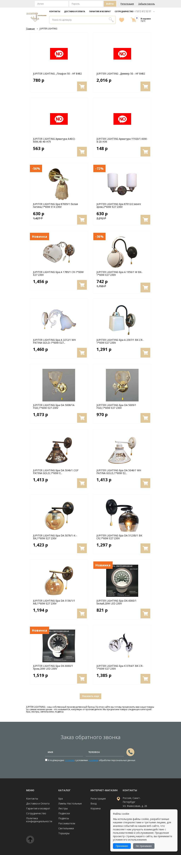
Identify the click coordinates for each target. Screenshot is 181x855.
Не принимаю (144, 846)
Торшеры (63, 833)
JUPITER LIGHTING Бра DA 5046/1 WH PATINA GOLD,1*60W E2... (119, 472)
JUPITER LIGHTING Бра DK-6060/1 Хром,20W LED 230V (53, 667)
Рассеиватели (66, 823)
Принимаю (122, 846)
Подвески (64, 813)
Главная (30, 28)
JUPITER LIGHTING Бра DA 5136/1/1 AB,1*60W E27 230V (54, 602)
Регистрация (127, 4)
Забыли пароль (146, 4)
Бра (60, 798)
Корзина (95, 808)
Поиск (111, 19)
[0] (133, 20)
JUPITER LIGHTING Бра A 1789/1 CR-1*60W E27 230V (58, 273)
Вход (93, 803)
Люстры (63, 808)
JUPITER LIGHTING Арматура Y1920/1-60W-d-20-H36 (122, 140)
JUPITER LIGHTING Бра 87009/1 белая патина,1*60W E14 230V (55, 205)
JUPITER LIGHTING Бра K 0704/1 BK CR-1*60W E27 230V (120, 667)
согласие (69, 760)
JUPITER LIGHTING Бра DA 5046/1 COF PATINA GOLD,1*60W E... (55, 472)
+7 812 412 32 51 (142, 11)
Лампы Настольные (70, 803)
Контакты (54, 11)
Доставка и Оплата (37, 803)
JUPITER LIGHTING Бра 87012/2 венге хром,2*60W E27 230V (119, 205)
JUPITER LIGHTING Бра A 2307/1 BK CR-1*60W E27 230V (120, 341)
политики (93, 760)
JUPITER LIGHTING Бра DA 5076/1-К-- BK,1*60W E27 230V (55, 537)
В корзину (82, 86)
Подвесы (63, 818)
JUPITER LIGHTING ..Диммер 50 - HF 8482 (121, 73)
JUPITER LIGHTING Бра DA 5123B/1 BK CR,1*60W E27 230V (119, 537)
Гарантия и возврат (100, 11)
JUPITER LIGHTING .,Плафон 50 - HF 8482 (57, 73)
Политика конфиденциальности (39, 820)
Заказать (130, 752)
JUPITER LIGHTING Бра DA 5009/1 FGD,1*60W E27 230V (116, 406)
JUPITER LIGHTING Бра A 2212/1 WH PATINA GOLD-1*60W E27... (54, 341)
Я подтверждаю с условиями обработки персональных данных (91, 760)
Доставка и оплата (74, 11)
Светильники (66, 828)
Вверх (30, 840)
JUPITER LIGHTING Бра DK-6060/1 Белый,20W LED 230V (116, 602)
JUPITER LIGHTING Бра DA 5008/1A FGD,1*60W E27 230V (53, 406)
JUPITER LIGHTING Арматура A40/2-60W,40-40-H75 (54, 140)
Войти (110, 3)
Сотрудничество (124, 11)
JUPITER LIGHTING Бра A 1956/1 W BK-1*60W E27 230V (119, 273)
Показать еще (90, 696)
